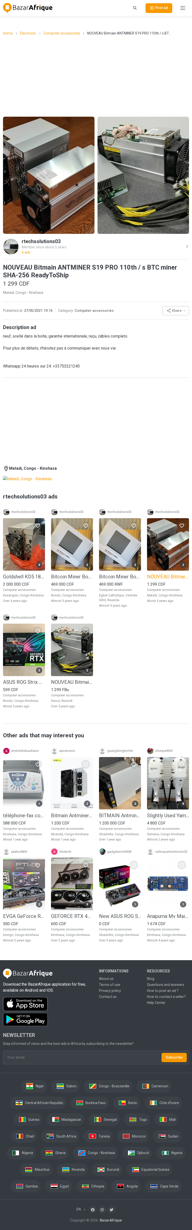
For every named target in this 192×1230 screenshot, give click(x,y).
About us (106, 979)
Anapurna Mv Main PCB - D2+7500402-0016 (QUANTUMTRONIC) (168, 916)
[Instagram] (102, 1210)
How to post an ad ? (162, 991)
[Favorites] (37, 525)
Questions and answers (165, 985)
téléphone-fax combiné (24, 816)
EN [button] (79, 1209)
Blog (150, 979)
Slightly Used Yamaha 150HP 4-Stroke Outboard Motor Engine (168, 816)
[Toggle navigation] (182, 8)
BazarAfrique (110, 1220)
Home (8, 33)
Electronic (28, 33)
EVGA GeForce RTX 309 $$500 (24, 916)
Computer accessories (62, 33)
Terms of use (109, 985)
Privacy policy (110, 991)
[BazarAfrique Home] (28, 8)
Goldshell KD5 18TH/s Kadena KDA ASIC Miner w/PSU (24, 577)
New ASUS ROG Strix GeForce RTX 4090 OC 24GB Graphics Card (120, 916)
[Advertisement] (97, 76)
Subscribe (174, 1057)
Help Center (156, 1003)
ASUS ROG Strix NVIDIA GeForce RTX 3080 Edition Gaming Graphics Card (24, 682)
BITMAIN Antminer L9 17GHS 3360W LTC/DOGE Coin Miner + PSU (120, 816)
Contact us (107, 997)
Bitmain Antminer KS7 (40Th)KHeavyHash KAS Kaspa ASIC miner (72, 816)
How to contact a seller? (166, 997)
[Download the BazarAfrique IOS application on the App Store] (48, 1004)
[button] (175, 310)
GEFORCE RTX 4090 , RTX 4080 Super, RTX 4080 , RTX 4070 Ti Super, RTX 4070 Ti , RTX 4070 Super (72, 916)
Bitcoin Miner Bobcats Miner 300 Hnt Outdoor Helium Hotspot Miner (72, 577)
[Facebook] (93, 1210)
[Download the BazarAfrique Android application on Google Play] (48, 1019)
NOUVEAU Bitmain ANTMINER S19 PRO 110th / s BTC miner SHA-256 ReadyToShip (72, 682)
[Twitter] (112, 1210)
